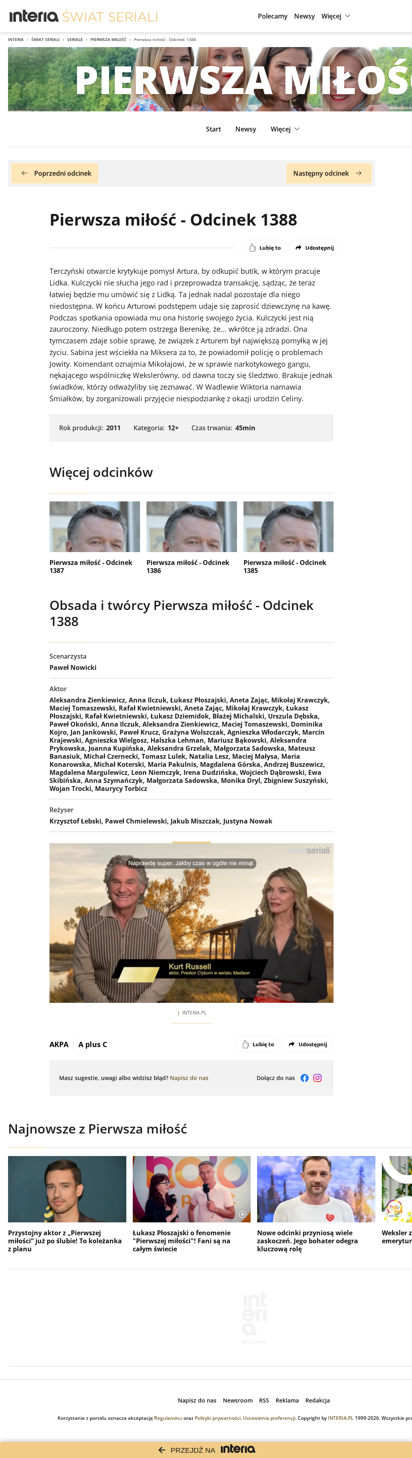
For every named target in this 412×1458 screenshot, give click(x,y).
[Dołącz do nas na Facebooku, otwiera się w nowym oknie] (304, 1078)
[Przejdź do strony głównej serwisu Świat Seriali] (109, 16)
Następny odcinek (321, 173)
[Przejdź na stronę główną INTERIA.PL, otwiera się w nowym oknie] (34, 16)
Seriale (75, 39)
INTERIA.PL (341, 1418)
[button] (337, 16)
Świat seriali (45, 39)
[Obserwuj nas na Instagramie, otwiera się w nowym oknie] (317, 1078)
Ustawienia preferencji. (270, 1418)
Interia (16, 39)
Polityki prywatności (218, 1418)
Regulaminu (168, 1418)
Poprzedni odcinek (62, 173)
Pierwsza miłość (108, 39)
